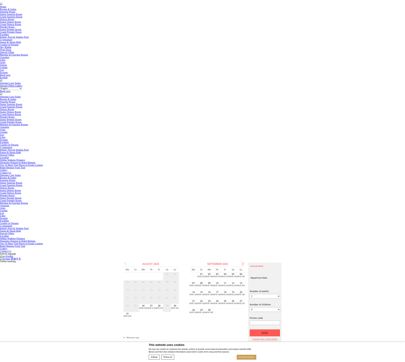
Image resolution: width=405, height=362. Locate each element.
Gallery (3, 170)
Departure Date (258, 278)
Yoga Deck (5, 49)
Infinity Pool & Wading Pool (14, 37)
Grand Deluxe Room (10, 24)
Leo (2, 70)
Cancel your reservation (264, 338)
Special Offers (7, 52)
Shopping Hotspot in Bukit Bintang (17, 162)
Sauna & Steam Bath (10, 42)
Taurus (3, 65)
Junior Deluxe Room (10, 22)
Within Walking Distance (12, 160)
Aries (2, 62)
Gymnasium (6, 39)
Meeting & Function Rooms (14, 54)
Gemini (3, 67)
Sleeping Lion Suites (10, 96)
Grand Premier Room (11, 32)
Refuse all (167, 357)
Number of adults (259, 291)
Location (4, 157)
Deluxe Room (7, 19)
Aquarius (4, 57)
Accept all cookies (246, 357)
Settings (154, 357)
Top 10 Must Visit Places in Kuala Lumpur (21, 165)
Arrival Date (256, 266)
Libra (2, 60)
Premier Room (7, 27)
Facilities (4, 34)
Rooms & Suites (8, 9)
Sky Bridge (5, 47)
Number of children (260, 304)
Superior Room (7, 11)
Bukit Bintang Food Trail (12, 167)
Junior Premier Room (10, 29)
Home (3, 6)
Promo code (256, 318)
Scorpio (4, 72)
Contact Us (5, 172)
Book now (5, 75)
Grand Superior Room (11, 17)
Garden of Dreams (9, 44)
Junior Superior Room (11, 14)
